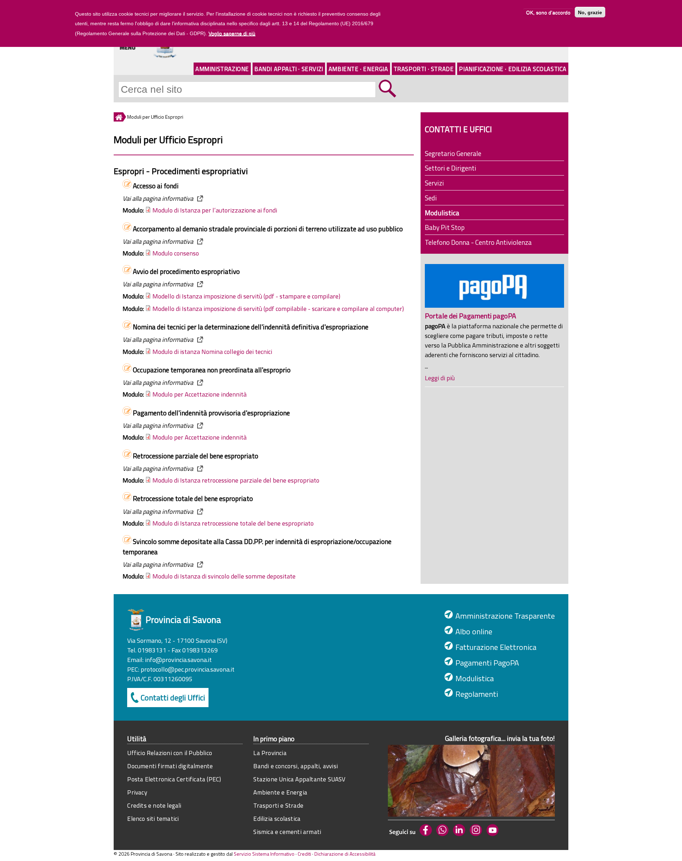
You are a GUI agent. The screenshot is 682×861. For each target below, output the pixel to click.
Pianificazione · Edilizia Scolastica (513, 68)
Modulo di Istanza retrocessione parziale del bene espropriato (235, 480)
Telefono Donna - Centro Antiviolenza (478, 242)
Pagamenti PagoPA (487, 663)
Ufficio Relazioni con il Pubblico (169, 753)
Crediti (304, 853)
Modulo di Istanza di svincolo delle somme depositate (224, 576)
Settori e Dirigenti (450, 168)
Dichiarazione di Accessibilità (344, 853)
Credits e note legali (154, 805)
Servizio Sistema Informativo (264, 853)
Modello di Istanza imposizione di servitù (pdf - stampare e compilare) (246, 296)
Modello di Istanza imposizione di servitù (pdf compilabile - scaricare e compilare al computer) (278, 308)
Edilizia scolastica (277, 818)
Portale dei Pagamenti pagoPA (470, 315)
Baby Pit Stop (445, 227)
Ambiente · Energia (358, 68)
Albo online (473, 631)
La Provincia (269, 753)
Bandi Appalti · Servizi (288, 68)
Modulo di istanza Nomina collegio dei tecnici (212, 351)
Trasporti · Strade (424, 68)
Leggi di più (440, 378)
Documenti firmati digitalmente (170, 766)
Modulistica (442, 213)
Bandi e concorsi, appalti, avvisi (295, 766)
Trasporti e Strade (278, 805)
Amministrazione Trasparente (505, 616)
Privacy (137, 792)
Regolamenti (476, 694)
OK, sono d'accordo (548, 12)
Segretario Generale (453, 153)
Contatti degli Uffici (173, 698)
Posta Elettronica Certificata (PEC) (174, 779)
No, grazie (590, 12)
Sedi (431, 198)
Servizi (434, 183)
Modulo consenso (175, 253)
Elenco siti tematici (153, 818)
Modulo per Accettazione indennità (199, 394)
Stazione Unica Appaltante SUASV (299, 779)
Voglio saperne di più (232, 33)
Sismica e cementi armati (287, 831)
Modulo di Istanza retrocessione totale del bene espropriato (233, 523)
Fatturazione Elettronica (495, 647)
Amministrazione (222, 68)
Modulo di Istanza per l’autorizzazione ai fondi (214, 210)
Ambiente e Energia (280, 792)
